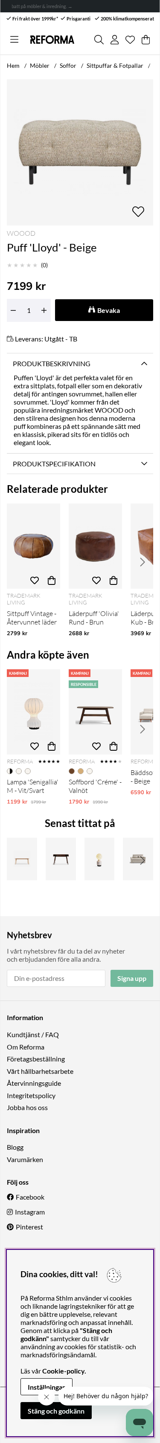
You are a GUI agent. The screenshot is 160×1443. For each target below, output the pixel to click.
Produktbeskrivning (51, 363)
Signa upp (131, 978)
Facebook (30, 1197)
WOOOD (21, 233)
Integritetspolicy (31, 1095)
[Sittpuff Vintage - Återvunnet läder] (33, 546)
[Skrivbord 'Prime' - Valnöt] (61, 859)
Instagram (30, 1212)
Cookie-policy (63, 1371)
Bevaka (108, 310)
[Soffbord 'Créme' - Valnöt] (95, 712)
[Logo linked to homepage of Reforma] (52, 39)
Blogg (15, 1147)
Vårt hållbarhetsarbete (40, 1071)
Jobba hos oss (27, 1107)
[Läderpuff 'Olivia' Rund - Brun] (95, 546)
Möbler (39, 65)
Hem (13, 65)
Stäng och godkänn (56, 1411)
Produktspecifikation (54, 464)
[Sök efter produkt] (99, 40)
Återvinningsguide (34, 1083)
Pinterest (29, 1227)
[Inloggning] (114, 40)
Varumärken (25, 1159)
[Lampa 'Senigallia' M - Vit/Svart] (33, 712)
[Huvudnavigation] (14, 40)
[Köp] (51, 580)
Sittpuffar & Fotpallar (115, 65)
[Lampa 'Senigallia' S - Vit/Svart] (99, 859)
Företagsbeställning (36, 1059)
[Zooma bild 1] (80, 152)
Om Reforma (25, 1047)
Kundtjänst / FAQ (33, 1034)
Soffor (68, 65)
